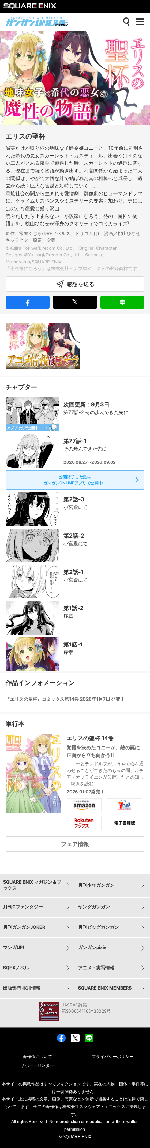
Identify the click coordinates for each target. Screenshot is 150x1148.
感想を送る (81, 284)
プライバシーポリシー (113, 1056)
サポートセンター (37, 1065)
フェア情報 (75, 844)
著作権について (37, 1056)
